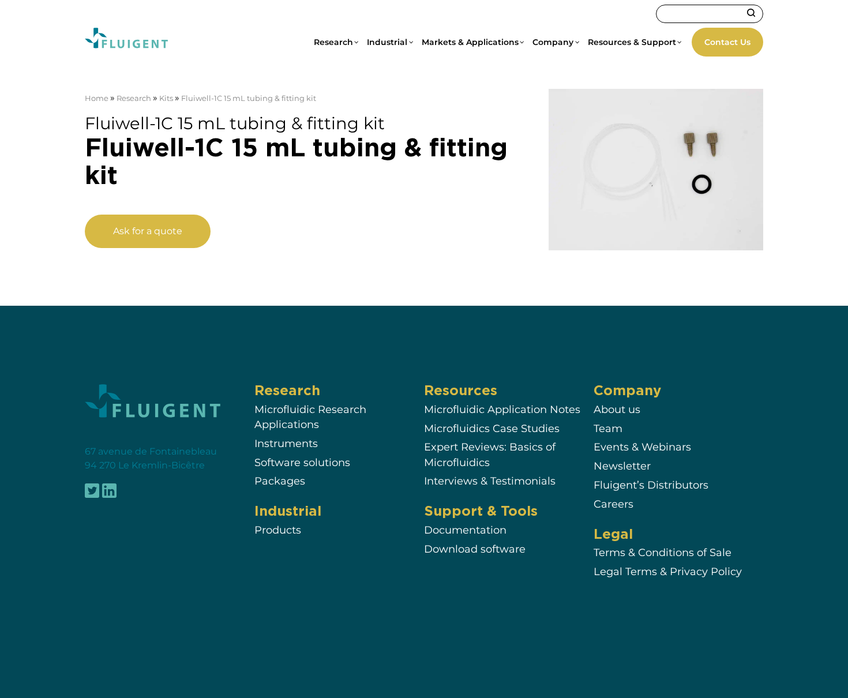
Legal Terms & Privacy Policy (668, 571)
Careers (613, 504)
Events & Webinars (642, 447)
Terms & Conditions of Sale (662, 552)
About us (617, 409)
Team (608, 428)
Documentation (465, 530)
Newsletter (622, 466)
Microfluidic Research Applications (310, 416)
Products (277, 530)
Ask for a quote (147, 231)
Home (96, 98)
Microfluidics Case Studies (492, 428)
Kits (166, 98)
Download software (475, 549)
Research (134, 98)
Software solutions (302, 462)
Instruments (286, 443)
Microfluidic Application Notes (502, 409)
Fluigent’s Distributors (651, 485)
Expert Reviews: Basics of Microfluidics (490, 454)
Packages (279, 481)
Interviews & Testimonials (490, 481)
